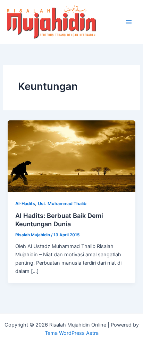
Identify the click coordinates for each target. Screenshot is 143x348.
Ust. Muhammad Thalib (62, 203)
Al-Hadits (25, 203)
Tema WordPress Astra (72, 333)
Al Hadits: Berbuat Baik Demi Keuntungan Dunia (59, 220)
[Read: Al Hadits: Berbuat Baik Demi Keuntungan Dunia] (71, 156)
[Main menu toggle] (128, 22)
